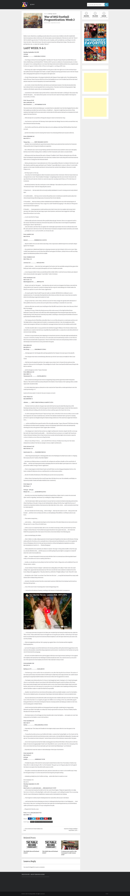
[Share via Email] (50, 818)
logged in (32, 867)
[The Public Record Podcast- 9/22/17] (32, 849)
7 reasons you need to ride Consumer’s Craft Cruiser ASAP (69, 853)
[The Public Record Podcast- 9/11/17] (51, 849)
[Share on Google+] (38, 818)
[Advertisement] (95, 82)
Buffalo (32, 821)
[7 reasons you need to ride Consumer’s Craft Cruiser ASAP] (69, 849)
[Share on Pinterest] (46, 818)
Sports (54, 13)
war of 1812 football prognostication (43, 821)
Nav (33, 4)
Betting (50, 13)
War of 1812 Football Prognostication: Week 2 (59, 18)
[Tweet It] (34, 818)
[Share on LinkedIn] (42, 818)
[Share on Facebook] (30, 818)
